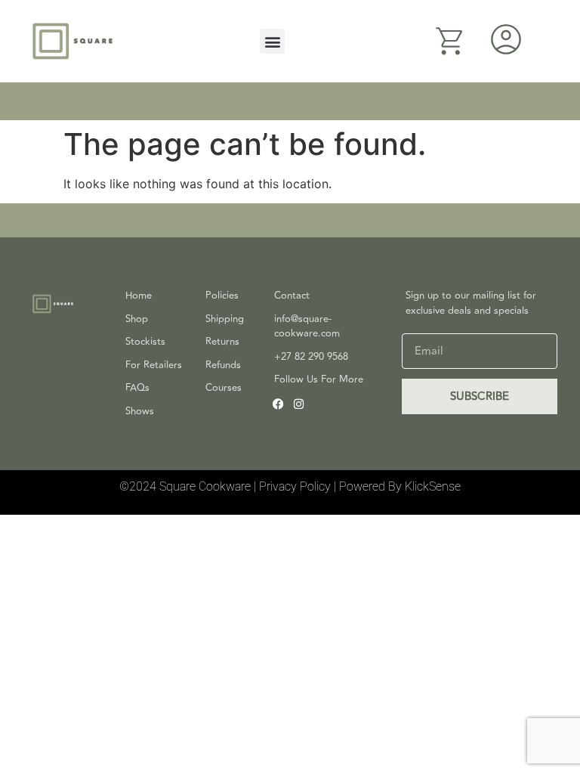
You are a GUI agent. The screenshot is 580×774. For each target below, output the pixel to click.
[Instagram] (299, 404)
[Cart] (450, 41)
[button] (272, 41)
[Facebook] (278, 404)
